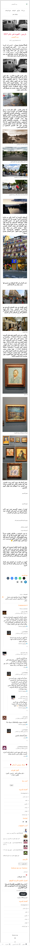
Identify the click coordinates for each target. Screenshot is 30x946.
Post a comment (23, 608)
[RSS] (15, 942)
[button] (18, 440)
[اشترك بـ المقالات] (26, 877)
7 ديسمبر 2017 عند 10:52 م (21, 674)
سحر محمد (25, 652)
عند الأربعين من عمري (12, 833)
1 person (24, 626)
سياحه (21, 594)
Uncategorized (24, 793)
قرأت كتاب (25, 796)
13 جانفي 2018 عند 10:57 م (21, 731)
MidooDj (21, 833)
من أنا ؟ (23, 10)
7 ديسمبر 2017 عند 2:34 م (21, 654)
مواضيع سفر (14, 597)
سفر (25, 600)
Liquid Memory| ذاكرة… (17, 842)
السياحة (14, 10)
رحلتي (7, 599)
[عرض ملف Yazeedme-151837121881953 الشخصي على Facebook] (26, 821)
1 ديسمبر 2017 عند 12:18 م (21, 613)
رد (26, 628)
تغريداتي (25, 871)
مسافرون (20, 599)
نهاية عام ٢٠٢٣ (6, 850)
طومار (26, 811)
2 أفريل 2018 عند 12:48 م (21, 748)
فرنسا (20, 597)
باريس (15, 599)
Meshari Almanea (23, 746)
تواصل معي (15, 14)
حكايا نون (25, 611)
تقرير (11, 599)
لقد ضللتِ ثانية (19, 773)
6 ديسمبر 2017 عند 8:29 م (21, 633)
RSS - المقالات (21, 877)
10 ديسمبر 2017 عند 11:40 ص (22, 699)
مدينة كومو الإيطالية (7, 855)
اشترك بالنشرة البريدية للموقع (18, 880)
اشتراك (23, 894)
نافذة (26, 800)
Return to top (15, 935)
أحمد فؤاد (17, 838)
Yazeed (25, 631)
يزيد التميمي (15, 37)
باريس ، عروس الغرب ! (12, 52)
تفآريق (18, 10)
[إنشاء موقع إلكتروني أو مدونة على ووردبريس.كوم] (15, 938)
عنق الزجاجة (8, 10)
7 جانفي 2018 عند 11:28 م (21, 718)
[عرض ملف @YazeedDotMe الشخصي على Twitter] (23, 821)
